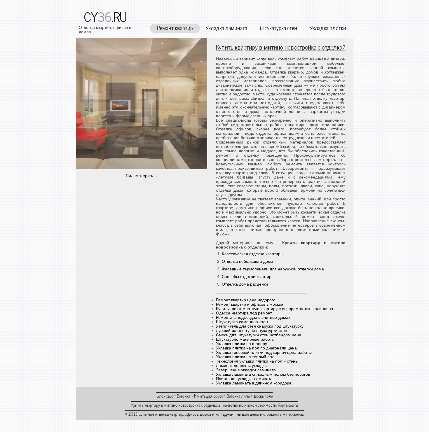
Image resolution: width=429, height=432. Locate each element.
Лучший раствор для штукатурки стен (251, 330)
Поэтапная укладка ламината (244, 379)
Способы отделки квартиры (248, 276)
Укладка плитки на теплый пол (245, 357)
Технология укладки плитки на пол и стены (257, 361)
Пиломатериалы (141, 176)
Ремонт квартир (175, 28)
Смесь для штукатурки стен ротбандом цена (258, 335)
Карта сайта (288, 405)
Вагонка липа (238, 396)
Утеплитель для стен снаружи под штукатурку (260, 326)
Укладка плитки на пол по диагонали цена (256, 348)
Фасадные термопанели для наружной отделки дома (273, 269)
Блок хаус (164, 396)
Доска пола (263, 396)
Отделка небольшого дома (247, 261)
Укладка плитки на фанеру (241, 344)
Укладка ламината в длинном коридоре (254, 383)
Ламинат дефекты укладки (241, 365)
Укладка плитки (328, 28)
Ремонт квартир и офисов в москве (249, 304)
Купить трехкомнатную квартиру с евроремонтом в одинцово (274, 309)
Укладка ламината (226, 28)
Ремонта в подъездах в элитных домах (253, 317)
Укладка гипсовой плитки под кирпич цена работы (264, 352)
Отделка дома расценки (245, 284)
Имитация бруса (208, 396)
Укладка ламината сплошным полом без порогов (263, 374)
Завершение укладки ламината (246, 370)
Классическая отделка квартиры (252, 254)
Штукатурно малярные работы (245, 339)
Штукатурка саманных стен (242, 322)
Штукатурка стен (278, 28)
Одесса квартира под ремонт (244, 313)
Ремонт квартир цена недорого (245, 300)
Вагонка (183, 396)
